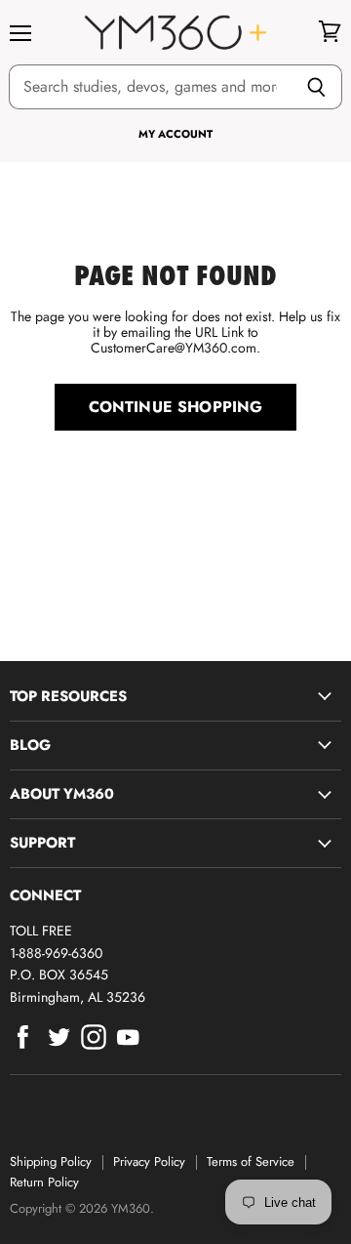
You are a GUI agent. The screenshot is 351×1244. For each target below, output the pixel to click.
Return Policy (44, 1182)
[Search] (316, 86)
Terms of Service (250, 1161)
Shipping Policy (51, 1161)
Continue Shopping (176, 406)
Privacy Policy (149, 1161)
